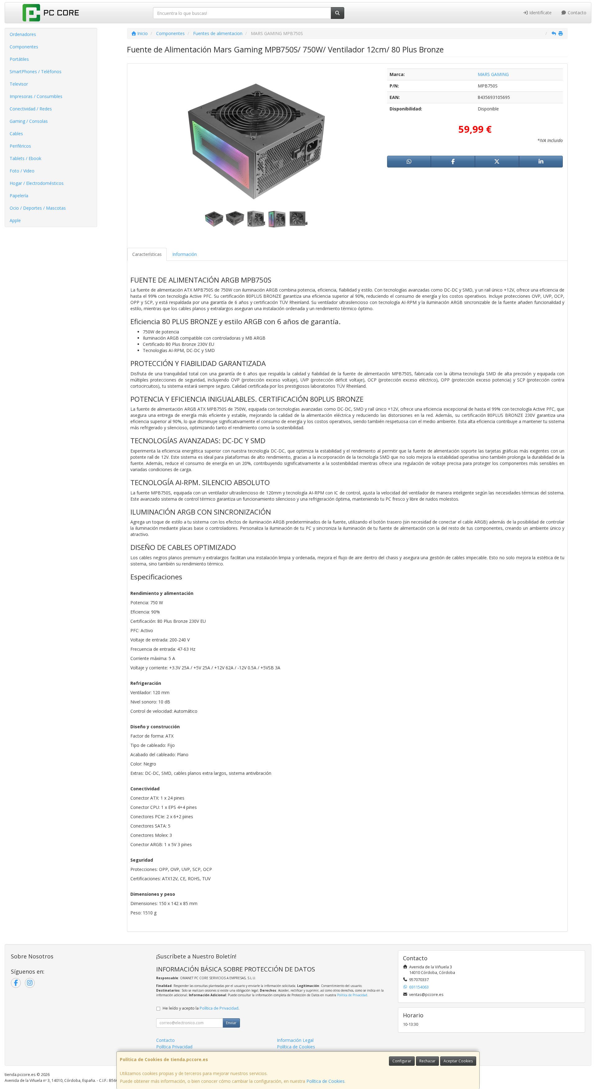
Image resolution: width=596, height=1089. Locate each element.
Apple (15, 220)
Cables (16, 133)
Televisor (19, 84)
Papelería (19, 196)
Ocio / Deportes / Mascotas (38, 208)
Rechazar (427, 1061)
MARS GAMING (493, 74)
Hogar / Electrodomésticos (37, 183)
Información (184, 254)
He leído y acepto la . (201, 1008)
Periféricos (20, 146)
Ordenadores (23, 34)
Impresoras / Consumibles (36, 96)
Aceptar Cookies (458, 1061)
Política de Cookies (325, 1081)
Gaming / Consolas (29, 121)
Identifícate (540, 13)
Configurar (401, 1061)
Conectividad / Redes (31, 109)
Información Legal (295, 1040)
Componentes (24, 47)
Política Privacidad (174, 1047)
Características (147, 254)
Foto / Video (22, 171)
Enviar (231, 1022)
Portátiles (19, 59)
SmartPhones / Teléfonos (35, 71)
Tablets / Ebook (25, 158)
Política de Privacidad (352, 995)
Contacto (576, 13)
